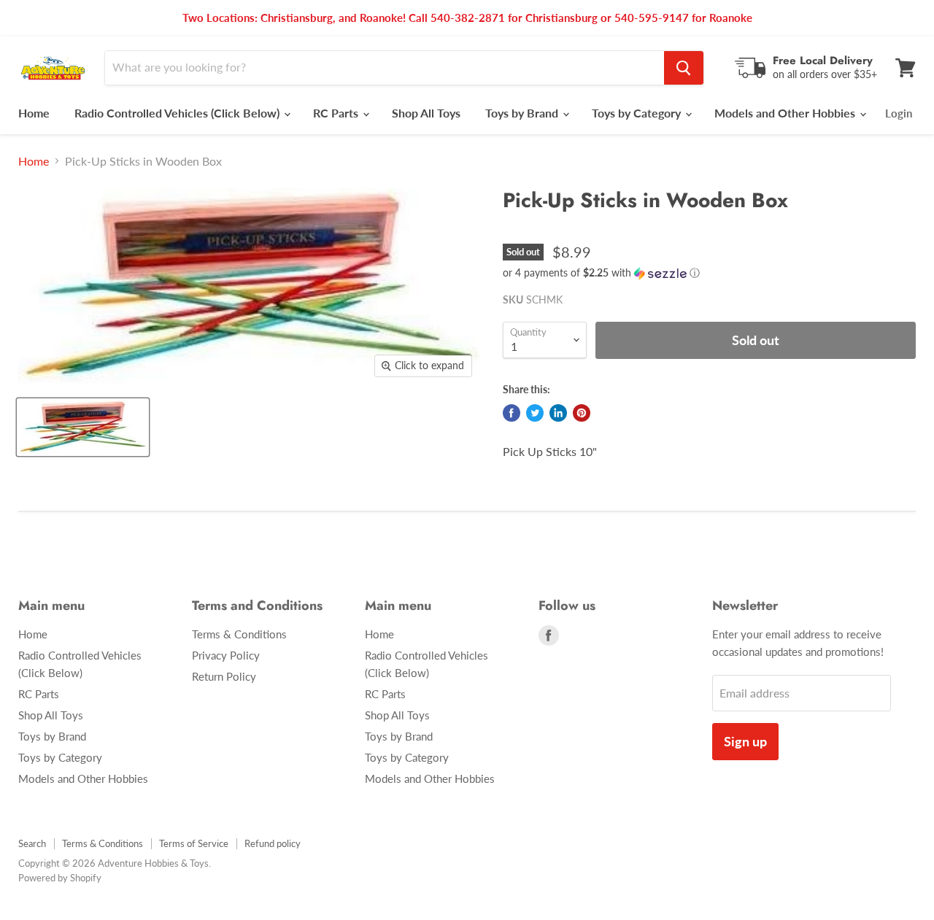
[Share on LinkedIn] (558, 413)
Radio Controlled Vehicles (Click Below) (178, 113)
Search (32, 843)
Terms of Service (193, 843)
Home (34, 113)
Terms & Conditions (239, 634)
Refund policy (272, 843)
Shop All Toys (426, 113)
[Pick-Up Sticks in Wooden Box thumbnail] (83, 427)
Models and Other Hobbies (786, 113)
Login (898, 113)
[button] (709, 273)
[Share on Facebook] (511, 413)
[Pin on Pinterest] (581, 413)
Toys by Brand (523, 113)
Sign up (745, 741)
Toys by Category (638, 113)
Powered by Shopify (59, 878)
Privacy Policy (226, 655)
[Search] (683, 68)
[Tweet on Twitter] (535, 413)
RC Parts (337, 113)
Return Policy (224, 676)
